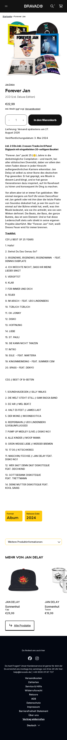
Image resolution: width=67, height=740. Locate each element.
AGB (33, 698)
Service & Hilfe (33, 686)
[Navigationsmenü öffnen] (6, 6)
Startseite (7, 16)
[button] (33, 542)
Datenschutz (34, 702)
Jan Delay (10, 84)
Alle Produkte (22, 625)
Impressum (33, 706)
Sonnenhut (12, 606)
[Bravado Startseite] (33, 6)
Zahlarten (33, 682)
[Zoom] (33, 49)
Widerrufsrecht (33, 690)
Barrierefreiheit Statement (33, 711)
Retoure (33, 694)
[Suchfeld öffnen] (51, 6)
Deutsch (31, 725)
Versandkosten (32, 109)
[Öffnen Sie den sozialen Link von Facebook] (30, 658)
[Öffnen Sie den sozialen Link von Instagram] (37, 658)
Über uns (33, 715)
